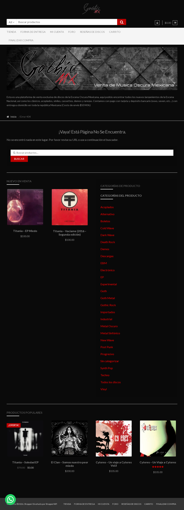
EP (102, 277)
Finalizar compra (21, 40)
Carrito (115, 31)
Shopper (28, 504)
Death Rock (107, 242)
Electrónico (107, 270)
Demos (104, 249)
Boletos (105, 221)
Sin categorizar (109, 361)
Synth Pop (106, 368)
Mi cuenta (57, 31)
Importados (107, 312)
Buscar (19, 158)
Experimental (108, 284)
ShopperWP (51, 504)
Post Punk (106, 347)
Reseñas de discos (92, 31)
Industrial (106, 319)
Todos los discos (110, 382)
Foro (71, 31)
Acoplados (107, 207)
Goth (103, 291)
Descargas (107, 256)
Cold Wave (107, 228)
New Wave (107, 340)
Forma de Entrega (33, 31)
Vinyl (103, 389)
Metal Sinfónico (110, 333)
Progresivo (107, 354)
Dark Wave (107, 235)
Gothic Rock (108, 305)
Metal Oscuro (109, 326)
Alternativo (107, 214)
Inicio (13, 116)
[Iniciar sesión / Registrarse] (157, 22)
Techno (104, 375)
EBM (103, 263)
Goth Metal (107, 298)
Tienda (11, 31)
